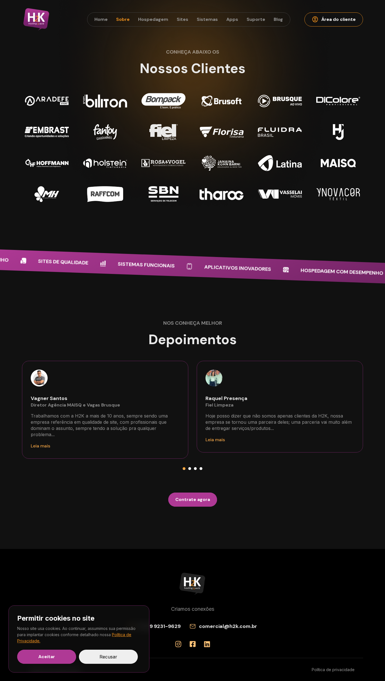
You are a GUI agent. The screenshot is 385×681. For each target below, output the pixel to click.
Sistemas (207, 19)
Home (101, 19)
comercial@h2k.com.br (228, 626)
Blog (278, 19)
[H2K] (36, 19)
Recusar (108, 657)
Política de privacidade (333, 669)
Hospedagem (153, 19)
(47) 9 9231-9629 (159, 626)
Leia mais (40, 446)
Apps (232, 19)
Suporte (256, 19)
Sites (182, 19)
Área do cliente (334, 19)
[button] (184, 468)
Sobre (123, 19)
